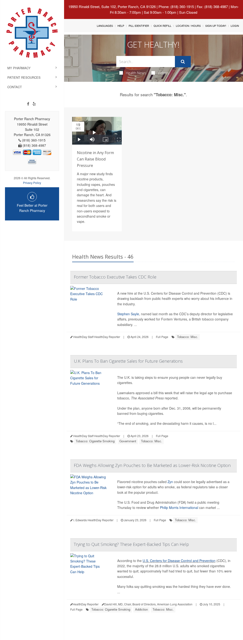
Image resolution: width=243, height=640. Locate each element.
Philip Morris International (179, 507)
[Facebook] (28, 103)
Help (120, 25)
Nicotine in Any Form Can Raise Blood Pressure (95, 159)
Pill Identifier (139, 25)
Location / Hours (188, 25)
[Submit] (183, 61)
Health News (136, 72)
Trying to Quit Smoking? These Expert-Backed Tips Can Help (131, 544)
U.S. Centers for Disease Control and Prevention (179, 560)
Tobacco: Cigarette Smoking (95, 441)
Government (127, 441)
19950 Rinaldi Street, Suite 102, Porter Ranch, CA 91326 (112, 6)
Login (235, 25)
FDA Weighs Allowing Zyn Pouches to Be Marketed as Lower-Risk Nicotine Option (152, 465)
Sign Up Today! (215, 25)
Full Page (162, 337)
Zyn (170, 481)
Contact (14, 87)
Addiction (141, 609)
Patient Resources (24, 77)
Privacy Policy (32, 183)
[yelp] (34, 103)
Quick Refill (162, 25)
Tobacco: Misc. (187, 336)
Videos (163, 72)
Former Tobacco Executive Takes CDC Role (115, 277)
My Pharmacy (19, 68)
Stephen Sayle (128, 313)
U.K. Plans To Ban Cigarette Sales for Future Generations (128, 361)
